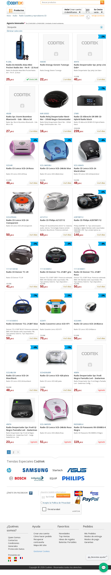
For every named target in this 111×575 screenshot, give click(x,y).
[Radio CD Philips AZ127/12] (56, 203)
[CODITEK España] (22, 3)
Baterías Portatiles (67, 542)
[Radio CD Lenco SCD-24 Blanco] (90, 306)
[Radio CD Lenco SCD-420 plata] (56, 358)
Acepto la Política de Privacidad (56, 502)
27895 (76, 113)
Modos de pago (91, 539)
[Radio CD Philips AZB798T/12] (90, 203)
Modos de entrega (93, 536)
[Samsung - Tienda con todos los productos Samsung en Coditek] (35, 470)
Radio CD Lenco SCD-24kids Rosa (55, 427)
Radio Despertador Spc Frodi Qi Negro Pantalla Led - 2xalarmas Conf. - (21, 429)
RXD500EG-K (78, 424)
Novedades (64, 533)
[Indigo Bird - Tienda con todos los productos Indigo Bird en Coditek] (37, 478)
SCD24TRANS (11, 217)
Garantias (88, 542)
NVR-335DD (44, 113)
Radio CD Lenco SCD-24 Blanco (88, 323)
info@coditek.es (98, 16)
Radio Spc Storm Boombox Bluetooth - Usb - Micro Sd (19, 118)
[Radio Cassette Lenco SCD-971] (56, 306)
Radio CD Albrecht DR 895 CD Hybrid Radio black (87, 118)
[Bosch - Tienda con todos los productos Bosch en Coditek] (17, 478)
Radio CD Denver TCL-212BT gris (55, 272)
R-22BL (9, 62)
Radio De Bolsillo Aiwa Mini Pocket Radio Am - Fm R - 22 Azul (22, 66)
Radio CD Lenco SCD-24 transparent (17, 221)
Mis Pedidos (90, 533)
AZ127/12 (44, 217)
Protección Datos (16, 549)
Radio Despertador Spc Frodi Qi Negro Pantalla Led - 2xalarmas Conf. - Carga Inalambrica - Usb (20, 435)
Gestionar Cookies (42, 551)
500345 (43, 62)
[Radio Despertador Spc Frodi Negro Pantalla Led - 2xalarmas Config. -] (90, 358)
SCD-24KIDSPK (45, 424)
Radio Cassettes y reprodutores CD (32, 16)
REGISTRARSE (63, 495)
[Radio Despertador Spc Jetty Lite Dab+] (90, 47)
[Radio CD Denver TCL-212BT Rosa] (90, 255)
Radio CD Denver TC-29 (17, 272)
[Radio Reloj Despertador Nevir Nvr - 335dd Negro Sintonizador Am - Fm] (56, 99)
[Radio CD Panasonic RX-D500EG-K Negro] (90, 410)
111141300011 (79, 269)
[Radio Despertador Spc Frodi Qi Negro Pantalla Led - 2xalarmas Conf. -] (22, 410)
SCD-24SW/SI (79, 165)
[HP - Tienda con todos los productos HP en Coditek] (13, 470)
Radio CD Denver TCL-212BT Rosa (87, 273)
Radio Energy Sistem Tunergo (54, 64)
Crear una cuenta (41, 533)
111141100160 (12, 269)
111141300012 (45, 269)
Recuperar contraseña (39, 540)
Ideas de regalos (67, 539)
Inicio (9, 16)
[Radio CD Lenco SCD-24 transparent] (22, 203)
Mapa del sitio (40, 545)
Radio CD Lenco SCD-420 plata (54, 375)
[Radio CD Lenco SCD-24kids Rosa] (56, 410)
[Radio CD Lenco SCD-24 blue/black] (22, 358)
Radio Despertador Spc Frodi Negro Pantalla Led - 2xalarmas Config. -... (90, 382)
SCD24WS (77, 321)
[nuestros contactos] (88, 17)
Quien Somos (14, 537)
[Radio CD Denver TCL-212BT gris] (56, 255)
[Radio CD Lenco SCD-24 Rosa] (22, 151)
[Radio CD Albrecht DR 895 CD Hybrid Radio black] (90, 99)
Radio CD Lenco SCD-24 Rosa (20, 168)
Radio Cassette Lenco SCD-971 (55, 323)
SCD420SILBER (45, 372)
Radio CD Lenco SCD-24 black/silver (85, 169)
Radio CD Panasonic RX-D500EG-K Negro (90, 428)
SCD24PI (9, 165)
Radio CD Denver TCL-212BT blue (22, 323)
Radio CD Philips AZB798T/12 (87, 220)
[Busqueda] (102, 2)
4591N (76, 62)
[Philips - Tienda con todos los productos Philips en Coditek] (73, 478)
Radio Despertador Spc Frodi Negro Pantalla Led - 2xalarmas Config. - (89, 377)
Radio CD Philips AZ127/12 (52, 220)
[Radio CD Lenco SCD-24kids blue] (56, 151)
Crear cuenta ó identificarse (73, 10)
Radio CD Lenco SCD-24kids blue (55, 168)
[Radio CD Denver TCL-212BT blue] (22, 306)
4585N (76, 372)
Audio (15, 16)
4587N (8, 424)
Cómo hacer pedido (43, 536)
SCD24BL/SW (11, 372)
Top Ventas (64, 536)
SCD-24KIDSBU (45, 165)
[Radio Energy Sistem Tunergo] (56, 47)
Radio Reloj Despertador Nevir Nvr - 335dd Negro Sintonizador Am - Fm (55, 118)
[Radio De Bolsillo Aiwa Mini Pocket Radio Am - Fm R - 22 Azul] (22, 47)
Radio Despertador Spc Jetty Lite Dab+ (90, 66)
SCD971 (43, 321)
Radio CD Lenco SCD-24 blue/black (17, 377)
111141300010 (12, 321)
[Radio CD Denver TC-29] (22, 255)
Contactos (13, 540)
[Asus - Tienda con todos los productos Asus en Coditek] (77, 470)
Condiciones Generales (13, 544)
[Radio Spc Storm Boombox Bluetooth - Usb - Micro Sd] (22, 99)
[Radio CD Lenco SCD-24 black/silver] (90, 151)
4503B (8, 113)
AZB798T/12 (78, 217)
